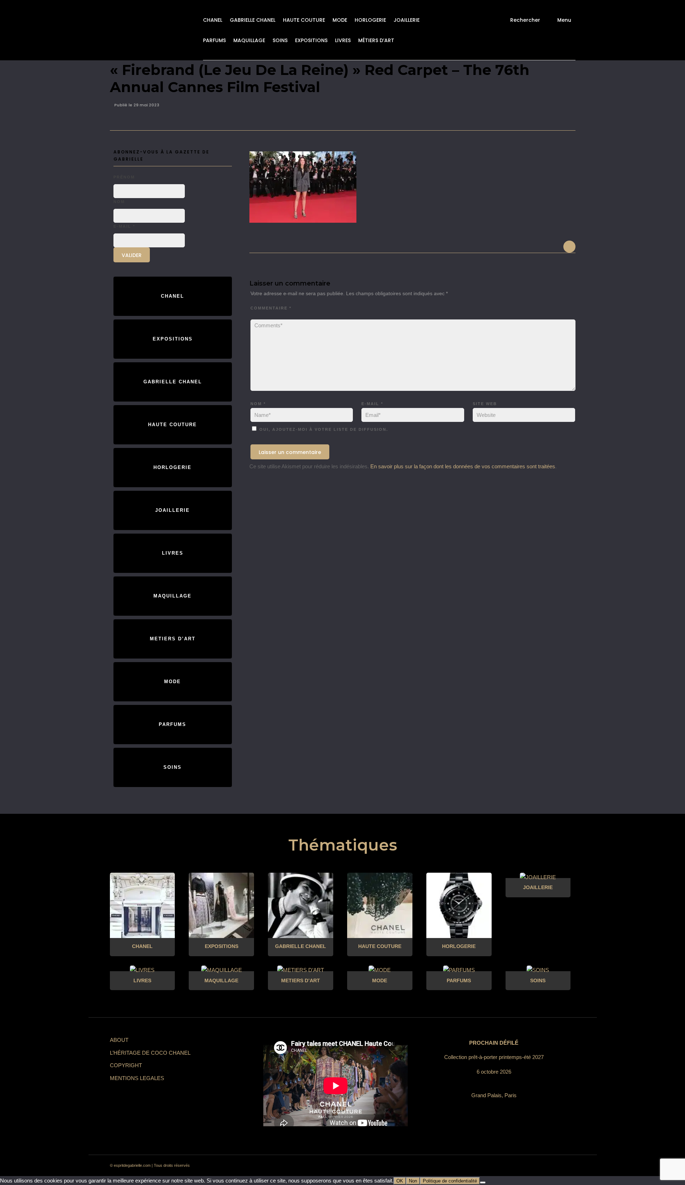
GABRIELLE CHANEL (252, 20)
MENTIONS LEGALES (137, 1078)
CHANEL (212, 20)
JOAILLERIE (407, 20)
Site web (485, 404)
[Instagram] (503, 1165)
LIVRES (343, 40)
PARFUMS (214, 40)
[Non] (483, 1182)
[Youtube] (541, 1165)
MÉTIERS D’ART (376, 40)
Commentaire (270, 308)
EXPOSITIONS (311, 40)
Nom (258, 404)
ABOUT (119, 1040)
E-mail (372, 404)
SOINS (280, 40)
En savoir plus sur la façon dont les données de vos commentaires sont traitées (462, 466)
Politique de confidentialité (450, 1181)
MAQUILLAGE (249, 40)
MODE (340, 20)
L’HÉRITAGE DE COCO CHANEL (150, 1053)
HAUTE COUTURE (304, 20)
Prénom (124, 177)
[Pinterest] (516, 1165)
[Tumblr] (529, 1165)
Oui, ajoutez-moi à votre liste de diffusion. (323, 429)
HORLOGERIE (370, 20)
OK (399, 1181)
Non (413, 1181)
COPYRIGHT (126, 1065)
